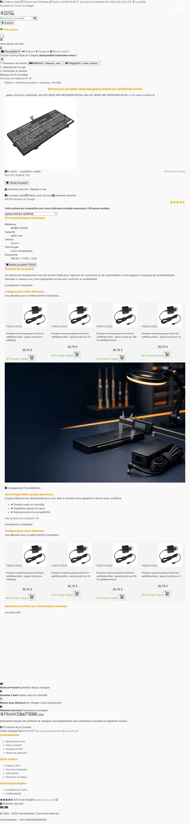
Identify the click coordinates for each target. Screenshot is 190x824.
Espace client (13, 765)
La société (140, 2)
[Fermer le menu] (2, 59)
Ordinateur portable (26, 82)
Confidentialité (13, 793)
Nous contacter (14, 745)
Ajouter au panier (18, 183)
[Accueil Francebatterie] (21, 715)
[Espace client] (1, 47)
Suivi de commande (16, 769)
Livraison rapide (12, 2)
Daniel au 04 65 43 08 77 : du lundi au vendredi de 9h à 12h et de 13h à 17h (91, 2)
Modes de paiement (16, 753)
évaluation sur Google (20, 199)
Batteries (30, 51)
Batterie (9, 82)
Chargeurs (43, 51)
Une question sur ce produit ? (20, 518)
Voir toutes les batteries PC (14, 78)
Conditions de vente (16, 790)
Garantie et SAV (14, 749)
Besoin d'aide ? (60, 51)
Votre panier (12, 773)
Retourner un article (16, 777)
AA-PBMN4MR (13, 612)
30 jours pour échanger (36, 2)
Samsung (44, 82)
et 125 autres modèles (140, 95)
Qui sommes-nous (15, 741)
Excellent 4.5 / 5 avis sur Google (17, 5)
